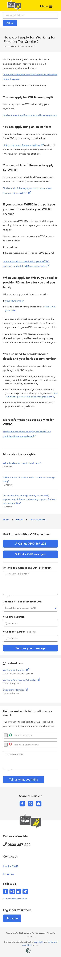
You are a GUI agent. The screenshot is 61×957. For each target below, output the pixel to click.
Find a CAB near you (31, 554)
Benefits (20, 519)
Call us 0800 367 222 (31, 544)
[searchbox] (30, 15)
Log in (13, 918)
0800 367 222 (18, 844)
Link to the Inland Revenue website (21, 145)
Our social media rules (15, 898)
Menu (44, 6)
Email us (8, 874)
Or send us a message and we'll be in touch (27, 567)
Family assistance (37, 519)
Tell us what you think (23, 780)
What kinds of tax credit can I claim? (22, 463)
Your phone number (19, 631)
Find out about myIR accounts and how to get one (30, 115)
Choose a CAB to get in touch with (22, 601)
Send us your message (30, 648)
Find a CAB (10, 866)
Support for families (14, 689)
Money (6, 519)
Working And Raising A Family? (20, 680)
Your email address (13, 616)
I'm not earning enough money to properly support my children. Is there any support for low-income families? (29, 499)
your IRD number (14, 300)
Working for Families (14, 670)
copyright (39, 942)
